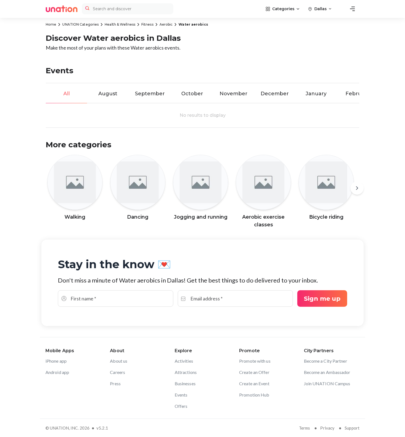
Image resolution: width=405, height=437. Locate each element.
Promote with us (255, 360)
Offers (181, 406)
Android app (57, 372)
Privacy (327, 427)
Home (51, 24)
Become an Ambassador (327, 372)
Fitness (147, 24)
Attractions (186, 372)
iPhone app (56, 360)
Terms (304, 427)
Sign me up (322, 298)
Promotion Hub (254, 394)
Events (181, 394)
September (150, 94)
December (275, 94)
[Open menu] (352, 8)
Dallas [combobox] (320, 8)
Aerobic (166, 24)
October (192, 94)
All (66, 94)
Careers (117, 372)
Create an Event (254, 383)
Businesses (185, 383)
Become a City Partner (325, 360)
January (316, 94)
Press (115, 383)
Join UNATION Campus (327, 383)
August (107, 94)
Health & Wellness (120, 24)
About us (118, 360)
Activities (184, 360)
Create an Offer (254, 372)
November (233, 94)
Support (352, 427)
